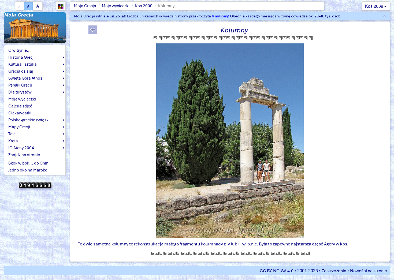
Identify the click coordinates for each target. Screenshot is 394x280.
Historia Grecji (21, 57)
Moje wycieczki (115, 6)
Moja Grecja (85, 6)
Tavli (12, 134)
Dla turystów (20, 92)
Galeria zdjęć (20, 106)
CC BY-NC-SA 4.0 (276, 271)
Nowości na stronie (368, 271)
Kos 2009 (144, 6)
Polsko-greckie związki (29, 120)
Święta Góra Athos (25, 78)
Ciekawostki (19, 113)
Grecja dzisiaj (20, 71)
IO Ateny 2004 (21, 148)
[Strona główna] (35, 27)
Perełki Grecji (20, 85)
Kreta (13, 141)
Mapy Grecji (19, 127)
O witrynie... (19, 50)
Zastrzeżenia (334, 271)
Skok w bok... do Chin (28, 163)
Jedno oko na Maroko (27, 170)
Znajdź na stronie (24, 155)
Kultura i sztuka (22, 64)
